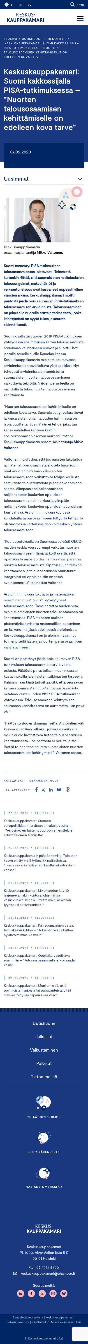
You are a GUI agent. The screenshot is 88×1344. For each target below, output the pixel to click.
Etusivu (10, 39)
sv (30, 5)
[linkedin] (51, 790)
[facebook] (36, 790)
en (21, 5)
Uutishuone (32, 39)
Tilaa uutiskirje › (44, 1117)
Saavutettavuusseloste (28, 1317)
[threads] (67, 790)
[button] (77, 4)
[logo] (25, 17)
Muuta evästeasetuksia (66, 1322)
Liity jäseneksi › (44, 1152)
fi (12, 5)
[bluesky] (59, 790)
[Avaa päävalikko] (80, 17)
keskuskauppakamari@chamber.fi (48, 1273)
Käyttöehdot (40, 1322)
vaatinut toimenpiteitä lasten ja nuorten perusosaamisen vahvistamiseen (43, 641)
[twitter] (43, 790)
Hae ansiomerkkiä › (44, 1187)
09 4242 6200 (47, 1267)
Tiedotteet (56, 39)
